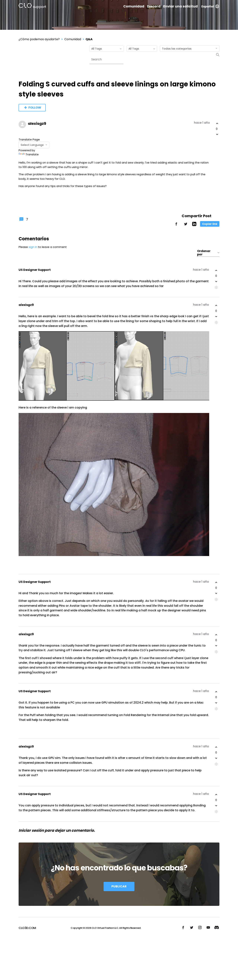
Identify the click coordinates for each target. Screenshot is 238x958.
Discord (153, 6)
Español (207, 6)
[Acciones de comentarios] (216, 287)
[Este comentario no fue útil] (216, 281)
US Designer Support (35, 270)
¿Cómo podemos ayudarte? (39, 39)
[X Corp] (185, 226)
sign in (33, 247)
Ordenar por (203, 252)
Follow (34, 107)
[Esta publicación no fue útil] (217, 134)
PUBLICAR (119, 886)
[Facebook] (176, 226)
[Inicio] (32, 6)
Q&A (89, 39)
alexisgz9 (37, 123)
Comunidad (133, 6)
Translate (32, 154)
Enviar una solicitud (180, 6)
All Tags (96, 48)
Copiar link (209, 224)
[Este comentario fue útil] (216, 270)
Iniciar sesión (31, 830)
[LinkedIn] (194, 225)
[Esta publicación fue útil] (217, 123)
